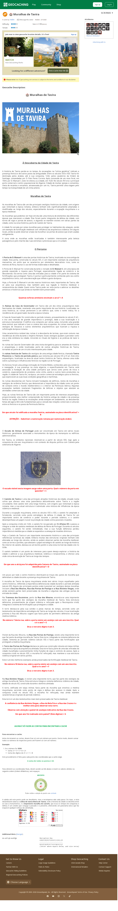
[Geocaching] (16, 4)
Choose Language (19, 882)
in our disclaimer (69, 80)
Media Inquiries (104, 871)
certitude (53, 793)
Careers (9, 863)
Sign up (97, 4)
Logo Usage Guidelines (46, 863)
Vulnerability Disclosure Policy (49, 871)
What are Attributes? (93, 36)
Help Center (103, 863)
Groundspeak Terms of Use (77, 892)
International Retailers (79, 867)
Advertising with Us (99, 42)
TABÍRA (12, 20)
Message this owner (26, 20)
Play (34, 4)
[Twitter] (64, 896)
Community (46, 4)
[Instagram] (58, 896)
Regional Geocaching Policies (17, 875)
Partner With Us (12, 867)
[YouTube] (53, 896)
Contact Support (105, 867)
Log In (109, 4)
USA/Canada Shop (78, 863)
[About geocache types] (5, 14)
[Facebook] (47, 896)
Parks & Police (43, 867)
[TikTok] (69, 896)
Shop (59, 4)
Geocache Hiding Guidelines (16, 871)
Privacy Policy (93, 892)
